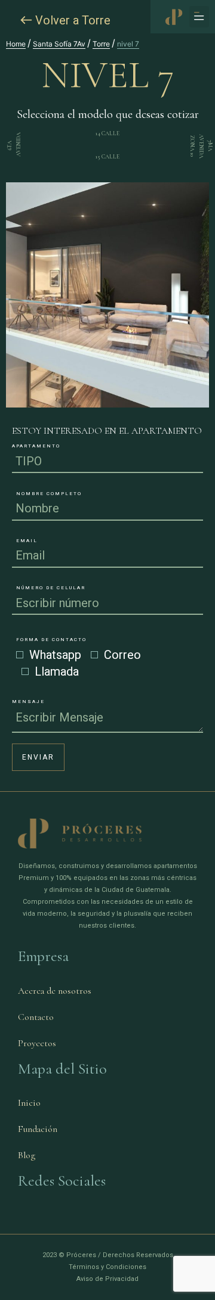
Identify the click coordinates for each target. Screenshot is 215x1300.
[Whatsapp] (111, 1216)
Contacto (36, 1017)
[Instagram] (40, 1216)
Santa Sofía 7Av (59, 43)
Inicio (29, 1103)
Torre (101, 43)
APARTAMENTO (36, 446)
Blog (26, 1155)
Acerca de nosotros (54, 991)
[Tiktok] (93, 1216)
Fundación (37, 1129)
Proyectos (37, 1043)
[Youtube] (58, 1216)
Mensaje (28, 701)
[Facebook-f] (22, 1216)
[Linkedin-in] (75, 1216)
